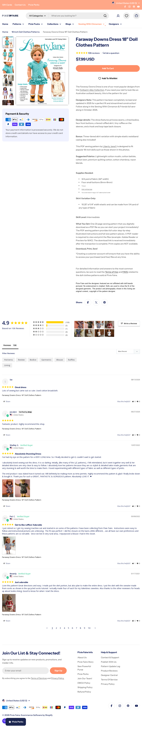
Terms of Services (39, 678)
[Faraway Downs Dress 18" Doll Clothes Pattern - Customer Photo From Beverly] (109, 325)
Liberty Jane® (110, 146)
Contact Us (20, 4)
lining (7, 365)
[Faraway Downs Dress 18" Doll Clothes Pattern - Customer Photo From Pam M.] (79, 333)
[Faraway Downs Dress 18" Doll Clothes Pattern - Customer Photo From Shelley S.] (79, 325)
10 (89, 628)
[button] (133, 401)
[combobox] (67, 15)
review (21, 359)
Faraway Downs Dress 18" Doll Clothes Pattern (21, 395)
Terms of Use (111, 272)
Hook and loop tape (87, 189)
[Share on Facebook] (88, 302)
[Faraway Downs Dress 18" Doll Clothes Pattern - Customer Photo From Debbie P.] (89, 333)
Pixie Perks (33, 4)
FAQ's (125, 272)
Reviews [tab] (7, 345)
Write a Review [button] (130, 323)
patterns (8, 359)
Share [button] (7, 401)
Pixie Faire (15, 715)
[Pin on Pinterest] (104, 302)
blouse (59, 359)
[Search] (105, 15)
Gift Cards (7, 4)
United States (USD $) (126, 3)
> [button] (95, 628)
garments (46, 359)
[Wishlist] (126, 15)
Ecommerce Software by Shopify (37, 715)
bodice (33, 359)
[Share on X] (96, 302)
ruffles (71, 359)
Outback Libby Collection (92, 90)
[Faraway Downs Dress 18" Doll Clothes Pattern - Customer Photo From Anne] (99, 333)
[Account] (118, 15)
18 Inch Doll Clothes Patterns (26, 32)
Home (5, 32)
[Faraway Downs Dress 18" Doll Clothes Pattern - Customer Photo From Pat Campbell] (99, 325)
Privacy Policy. (57, 678)
